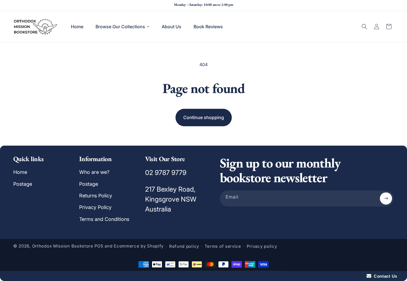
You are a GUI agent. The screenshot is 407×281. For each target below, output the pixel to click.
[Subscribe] (386, 198)
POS (99, 246)
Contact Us (384, 276)
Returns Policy (95, 195)
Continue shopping (203, 117)
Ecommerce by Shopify (139, 246)
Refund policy (184, 246)
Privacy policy (262, 246)
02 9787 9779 (165, 173)
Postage (22, 184)
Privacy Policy (95, 207)
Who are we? (94, 172)
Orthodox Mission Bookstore (62, 246)
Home (20, 172)
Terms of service (223, 246)
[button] (122, 26)
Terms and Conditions (104, 219)
